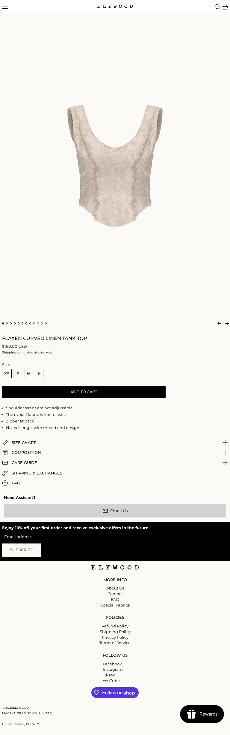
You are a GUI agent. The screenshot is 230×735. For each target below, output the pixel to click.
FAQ (115, 599)
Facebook (112, 664)
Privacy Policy (115, 637)
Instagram (113, 669)
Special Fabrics (115, 605)
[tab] (3, 323)
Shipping (9, 352)
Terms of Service (115, 642)
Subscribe (21, 549)
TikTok (109, 675)
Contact (115, 593)
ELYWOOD (21, 708)
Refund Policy (115, 626)
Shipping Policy (115, 631)
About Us (115, 588)
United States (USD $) (19, 724)
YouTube (111, 681)
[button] (217, 7)
